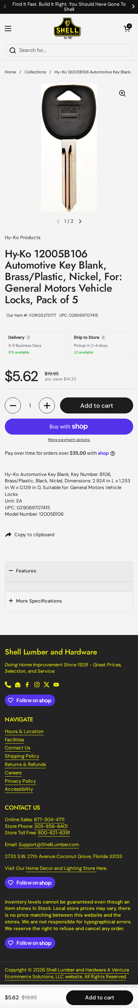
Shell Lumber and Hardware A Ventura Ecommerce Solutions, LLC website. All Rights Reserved (67, 973)
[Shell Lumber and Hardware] (67, 28)
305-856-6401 (51, 826)
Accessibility (19, 789)
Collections (35, 72)
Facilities (14, 740)
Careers (13, 773)
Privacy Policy (20, 781)
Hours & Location (24, 731)
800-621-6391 (54, 832)
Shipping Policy (22, 756)
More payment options (69, 439)
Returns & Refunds (25, 764)
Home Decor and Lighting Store (61, 868)
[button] (126, 28)
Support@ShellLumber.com (49, 844)
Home (10, 72)
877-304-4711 (49, 819)
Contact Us (17, 748)
